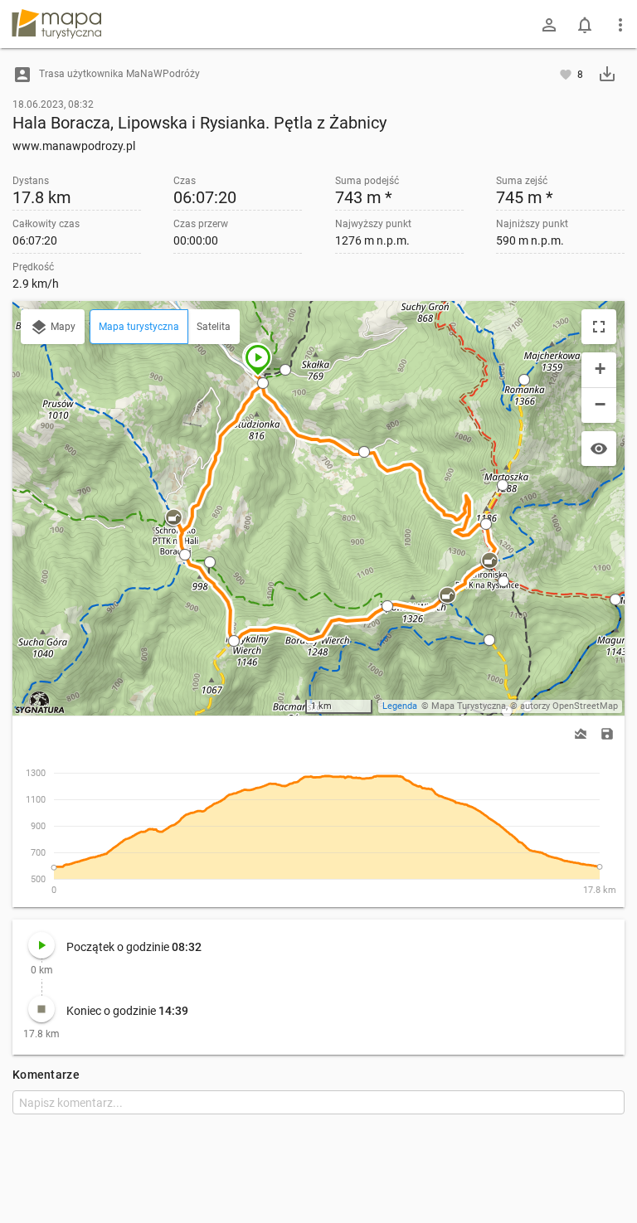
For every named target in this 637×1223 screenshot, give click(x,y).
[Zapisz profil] (607, 732)
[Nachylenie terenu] (580, 733)
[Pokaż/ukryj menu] (620, 25)
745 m (524, 197)
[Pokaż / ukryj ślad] (598, 448)
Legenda (399, 706)
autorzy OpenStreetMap (569, 706)
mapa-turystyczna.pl (56, 24)
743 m (363, 197)
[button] (258, 359)
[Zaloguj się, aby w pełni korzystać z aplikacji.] (566, 73)
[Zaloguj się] (549, 25)
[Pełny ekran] (598, 326)
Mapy (61, 326)
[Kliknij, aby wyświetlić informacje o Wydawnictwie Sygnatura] (40, 702)
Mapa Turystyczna (468, 706)
